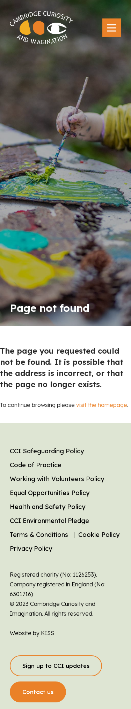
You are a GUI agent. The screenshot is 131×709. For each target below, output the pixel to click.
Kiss (47, 633)
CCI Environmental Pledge (49, 521)
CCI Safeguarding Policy (47, 451)
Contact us (37, 691)
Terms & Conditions (39, 535)
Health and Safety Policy (47, 507)
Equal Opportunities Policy (49, 493)
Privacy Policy (31, 549)
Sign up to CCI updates (55, 665)
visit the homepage (101, 404)
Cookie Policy (98, 535)
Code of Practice (35, 465)
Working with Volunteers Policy (57, 479)
